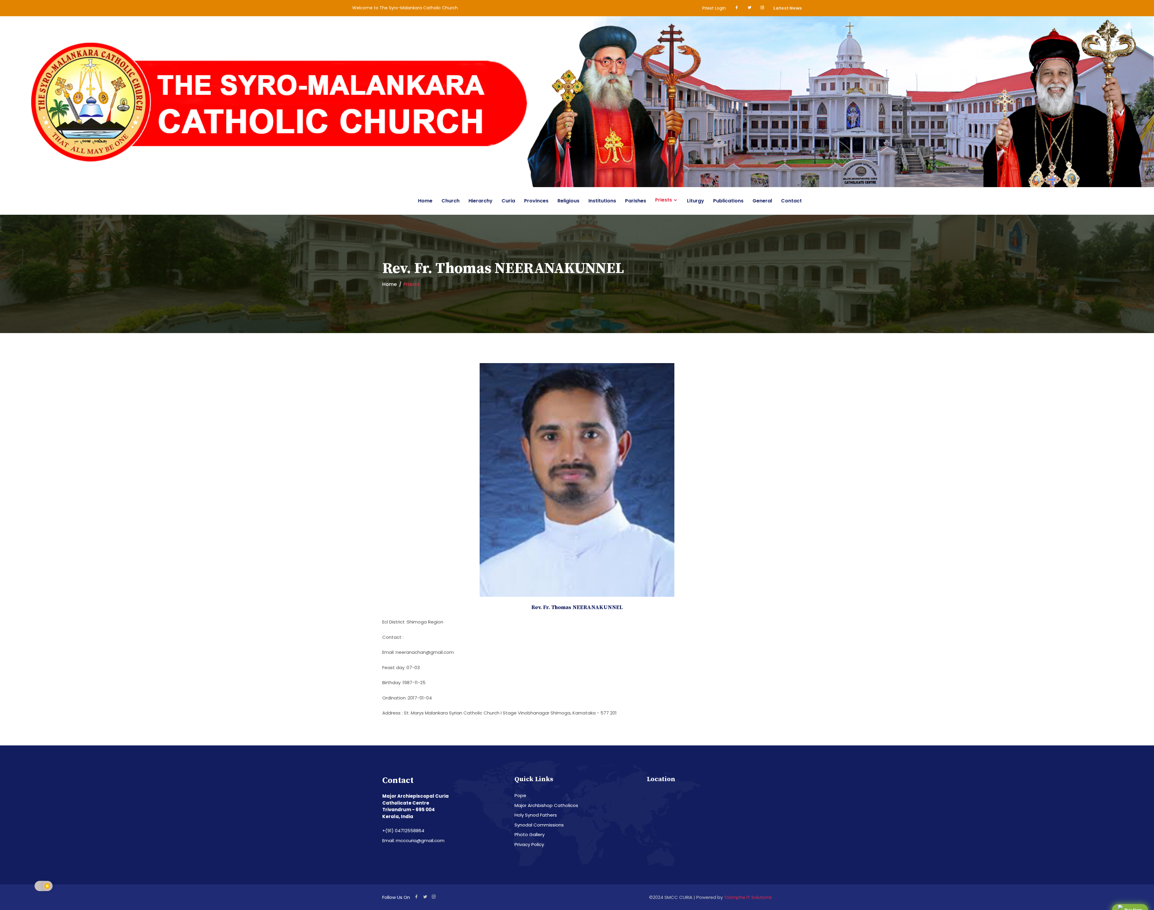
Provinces (536, 200)
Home (425, 200)
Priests (663, 200)
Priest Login (714, 8)
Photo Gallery (529, 834)
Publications (728, 200)
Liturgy (695, 200)
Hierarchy (481, 200)
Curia (508, 200)
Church (450, 200)
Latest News (787, 8)
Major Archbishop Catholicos (546, 805)
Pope (520, 795)
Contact (791, 200)
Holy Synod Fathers (535, 815)
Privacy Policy (529, 844)
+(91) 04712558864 (403, 830)
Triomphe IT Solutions (748, 897)
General (762, 200)
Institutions (602, 200)
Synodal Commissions (539, 825)
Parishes (635, 200)
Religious (568, 200)
